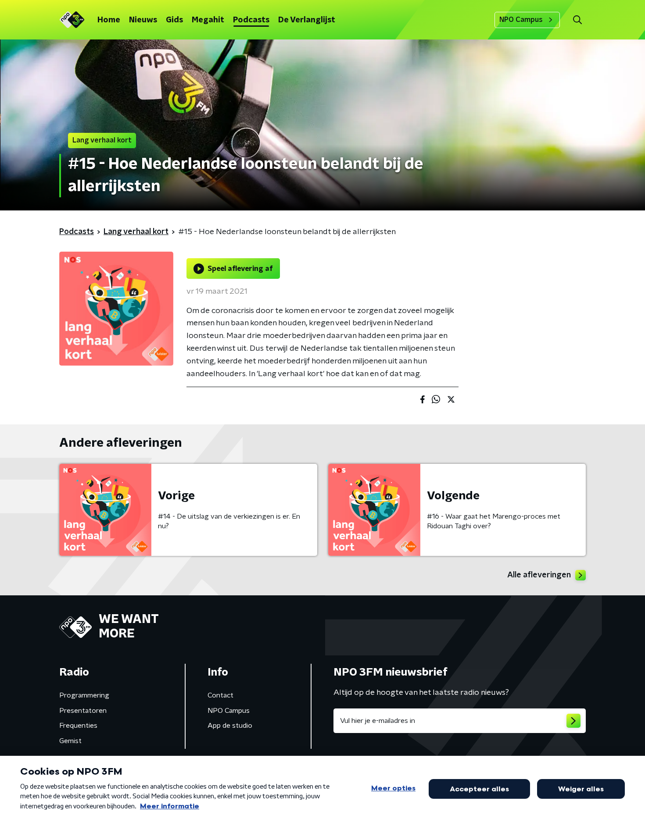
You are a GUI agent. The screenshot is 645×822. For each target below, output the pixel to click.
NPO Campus (521, 19)
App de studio (230, 725)
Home (108, 20)
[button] (577, 20)
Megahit (208, 20)
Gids (174, 20)
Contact (220, 695)
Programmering (84, 695)
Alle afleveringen (539, 575)
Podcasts (251, 20)
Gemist (70, 740)
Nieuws (143, 20)
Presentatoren (83, 710)
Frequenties (78, 725)
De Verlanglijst (306, 20)
